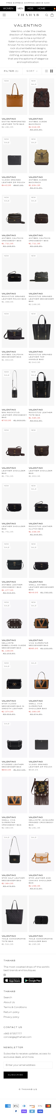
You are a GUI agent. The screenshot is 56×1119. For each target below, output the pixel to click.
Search (8, 998)
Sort (31, 71)
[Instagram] (5, 975)
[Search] (46, 15)
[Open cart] (52, 14)
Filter (11, 71)
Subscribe (15, 1075)
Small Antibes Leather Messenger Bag (41, 587)
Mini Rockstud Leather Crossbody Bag (14, 415)
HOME (41, 9)
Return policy (11, 1012)
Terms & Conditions (15, 1007)
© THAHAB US (28, 1089)
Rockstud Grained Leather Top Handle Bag (40, 357)
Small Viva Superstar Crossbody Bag (12, 822)
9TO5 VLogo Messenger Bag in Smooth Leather (13, 706)
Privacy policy (11, 1017)
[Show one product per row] (46, 71)
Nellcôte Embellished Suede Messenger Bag (14, 645)
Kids (30, 9)
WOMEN (8, 9)
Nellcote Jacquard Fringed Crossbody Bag (41, 822)
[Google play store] (33, 980)
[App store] (13, 980)
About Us (9, 1002)
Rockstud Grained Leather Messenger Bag (41, 299)
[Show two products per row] (51, 71)
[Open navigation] (4, 15)
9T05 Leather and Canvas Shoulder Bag (40, 880)
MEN (20, 9)
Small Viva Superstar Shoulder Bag (38, 706)
